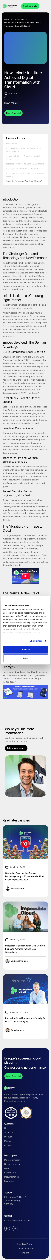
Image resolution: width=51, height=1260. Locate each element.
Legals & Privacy (25, 1244)
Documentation (11, 1177)
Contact (8, 1145)
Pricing (7, 1141)
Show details (36, 641)
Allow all (25, 649)
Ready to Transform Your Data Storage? (24, 181)
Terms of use (25, 1253)
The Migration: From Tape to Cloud (22, 168)
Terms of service (26, 1248)
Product (8, 1137)
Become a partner (13, 1164)
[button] (45, 6)
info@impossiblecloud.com (17, 1220)
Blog (6, 19)
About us (8, 1132)
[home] (9, 6)
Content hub (10, 1172)
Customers (19, 19)
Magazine (9, 1181)
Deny (25, 658)
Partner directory (12, 1160)
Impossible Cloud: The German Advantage (25, 164)
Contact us (8, 678)
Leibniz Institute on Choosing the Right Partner (23, 157)
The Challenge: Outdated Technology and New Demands (24, 149)
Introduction (11, 144)
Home (7, 1128)
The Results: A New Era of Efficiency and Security (25, 174)
